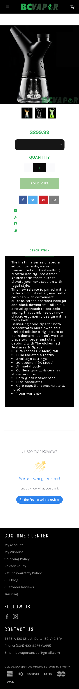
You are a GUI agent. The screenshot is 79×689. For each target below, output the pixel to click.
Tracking (11, 594)
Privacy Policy (15, 566)
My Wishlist (13, 552)
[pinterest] (43, 200)
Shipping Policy (16, 559)
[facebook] (23, 200)
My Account (13, 545)
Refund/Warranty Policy (22, 573)
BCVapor (21, 666)
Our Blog (11, 580)
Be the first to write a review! (39, 500)
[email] (54, 200)
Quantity (39, 157)
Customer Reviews (19, 587)
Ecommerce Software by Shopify (49, 666)
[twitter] (33, 200)
